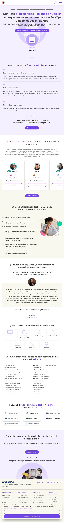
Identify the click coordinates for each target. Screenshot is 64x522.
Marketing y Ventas (22, 502)
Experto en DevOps (9, 376)
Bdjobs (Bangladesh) (54, 497)
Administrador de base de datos (13, 378)
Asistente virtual (9, 392)
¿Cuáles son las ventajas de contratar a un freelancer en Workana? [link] (18, 239)
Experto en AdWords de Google (13, 387)
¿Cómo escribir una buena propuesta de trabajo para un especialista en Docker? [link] (20, 246)
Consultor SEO (38, 383)
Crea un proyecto (32, 128)
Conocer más (31, 116)
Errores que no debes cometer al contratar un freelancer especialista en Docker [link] (19, 252)
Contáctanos (5, 497)
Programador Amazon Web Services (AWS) (45, 365)
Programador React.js (40, 374)
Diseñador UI (37, 392)
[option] (32, 36)
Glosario (4, 502)
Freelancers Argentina (38, 495)
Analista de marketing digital (12, 383)
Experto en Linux (38, 372)
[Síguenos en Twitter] (57, 482)
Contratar (13, 185)
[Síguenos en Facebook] (54, 482)
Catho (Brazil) (52, 499)
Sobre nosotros (6, 495)
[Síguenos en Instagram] (51, 482)
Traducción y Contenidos (24, 500)
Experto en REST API (39, 369)
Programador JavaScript (11, 369)
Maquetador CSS (9, 381)
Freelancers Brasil (37, 497)
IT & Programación (22, 495)
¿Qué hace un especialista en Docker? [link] (17, 217)
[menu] (60, 2)
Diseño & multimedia (23, 497)
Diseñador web (38, 389)
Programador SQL (38, 367)
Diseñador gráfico (39, 387)
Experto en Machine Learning (41, 376)
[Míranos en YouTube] (48, 482)
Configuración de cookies (32, 512)
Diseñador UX (37, 394)
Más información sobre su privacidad (21, 508)
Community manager (10, 385)
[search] (55, 3)
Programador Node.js (10, 374)
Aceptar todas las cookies (32, 516)
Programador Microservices (41, 378)
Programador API (9, 365)
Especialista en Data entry (11, 394)
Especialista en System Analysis (13, 372)
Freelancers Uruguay (38, 502)
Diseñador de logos (39, 385)
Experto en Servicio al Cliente (12, 389)
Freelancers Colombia (38, 500)
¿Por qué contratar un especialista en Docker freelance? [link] (19, 233)
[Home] (3, 2)
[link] (32, 314)
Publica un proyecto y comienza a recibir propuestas (32, 31)
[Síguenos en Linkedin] (61, 482)
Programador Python (10, 367)
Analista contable (38, 381)
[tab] (19, 222)
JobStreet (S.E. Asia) (54, 501)
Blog (3, 500)
